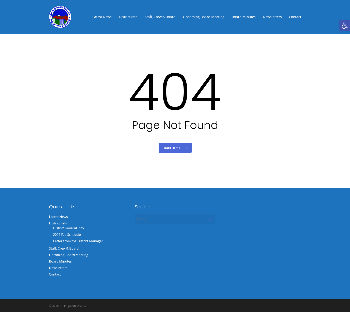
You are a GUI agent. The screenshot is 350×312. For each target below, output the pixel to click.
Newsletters (58, 268)
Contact (55, 274)
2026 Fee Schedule (67, 234)
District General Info (68, 228)
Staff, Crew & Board (64, 248)
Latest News (58, 216)
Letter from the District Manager (78, 241)
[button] (344, 25)
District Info (58, 223)
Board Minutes (60, 261)
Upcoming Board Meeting (68, 255)
